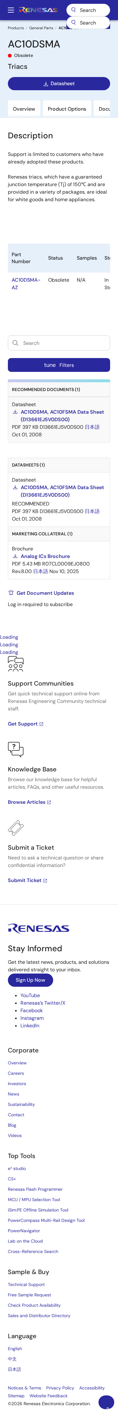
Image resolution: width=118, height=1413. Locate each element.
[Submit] (73, 22)
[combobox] (88, 22)
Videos (15, 1135)
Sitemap (16, 1396)
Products (16, 27)
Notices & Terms (24, 1388)
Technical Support (26, 1284)
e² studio (17, 1168)
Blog (12, 1125)
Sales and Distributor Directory (39, 1315)
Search (88, 10)
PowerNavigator (24, 1231)
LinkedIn (29, 1025)
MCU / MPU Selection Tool (34, 1199)
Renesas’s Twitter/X (42, 1003)
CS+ (12, 1179)
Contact (16, 1115)
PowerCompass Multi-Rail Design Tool (46, 1220)
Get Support (23, 723)
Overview (17, 1063)
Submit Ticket (25, 880)
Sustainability (21, 1104)
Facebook (31, 1010)
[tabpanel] (59, 780)
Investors (17, 1083)
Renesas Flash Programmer (35, 1189)
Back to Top (110, 1407)
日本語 (14, 1369)
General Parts (41, 27)
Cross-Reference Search (33, 1251)
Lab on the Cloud (25, 1241)
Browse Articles (26, 802)
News (13, 1094)
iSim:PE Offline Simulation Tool (38, 1210)
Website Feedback (49, 1396)
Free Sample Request (29, 1295)
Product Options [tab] (67, 109)
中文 (12, 1359)
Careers (16, 1073)
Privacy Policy (60, 1388)
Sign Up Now (30, 980)
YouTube (30, 995)
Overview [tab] (24, 109)
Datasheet (63, 83)
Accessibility (92, 1388)
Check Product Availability (34, 1305)
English (15, 1348)
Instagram (32, 1018)
